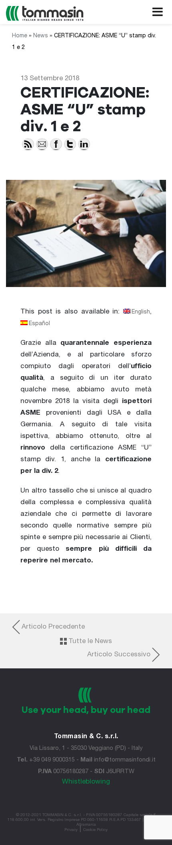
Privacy (71, 830)
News (40, 36)
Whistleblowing (86, 782)
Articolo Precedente (53, 627)
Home (19, 36)
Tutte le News (90, 641)
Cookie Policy (95, 830)
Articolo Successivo (118, 655)
